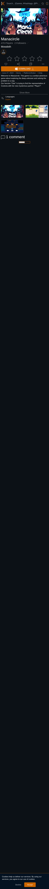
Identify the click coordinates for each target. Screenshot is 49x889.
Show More (24, 93)
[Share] (18, 64)
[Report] (43, 64)
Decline (18, 885)
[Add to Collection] (30, 64)
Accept (30, 885)
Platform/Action (30, 73)
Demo (18, 73)
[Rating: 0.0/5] (24, 59)
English (8, 99)
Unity (40, 73)
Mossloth (6, 46)
